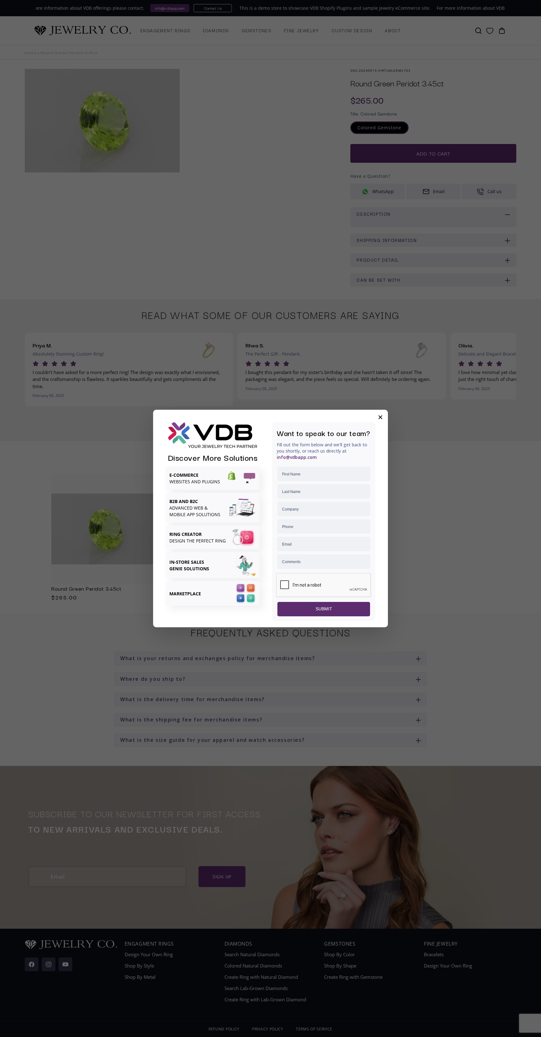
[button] (380, 417)
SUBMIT (324, 608)
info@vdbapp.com (297, 457)
